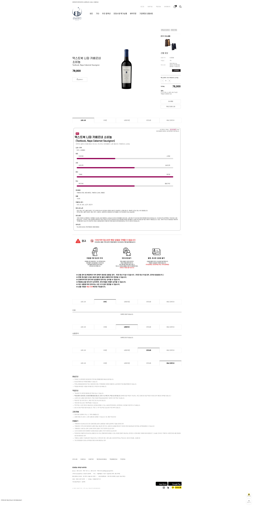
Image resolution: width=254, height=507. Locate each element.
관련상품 (148, 120)
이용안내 (83, 459)
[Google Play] (175, 485)
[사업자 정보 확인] (120, 476)
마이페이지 (167, 6)
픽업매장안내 (113, 459)
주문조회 (158, 6)
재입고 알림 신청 (170, 106)
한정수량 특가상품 (120, 14)
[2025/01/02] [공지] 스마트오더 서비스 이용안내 (85, 2)
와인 (91, 14)
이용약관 (91, 459)
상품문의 (127, 120)
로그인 (142, 6)
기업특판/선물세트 (146, 14)
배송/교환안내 (170, 120)
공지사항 (74, 459)
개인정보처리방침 (102, 459)
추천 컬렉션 (106, 14)
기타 (97, 14)
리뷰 (105, 120)
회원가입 (150, 6)
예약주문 (133, 14)
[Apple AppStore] (162, 485)
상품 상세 (83, 120)
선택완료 (176, 70)
